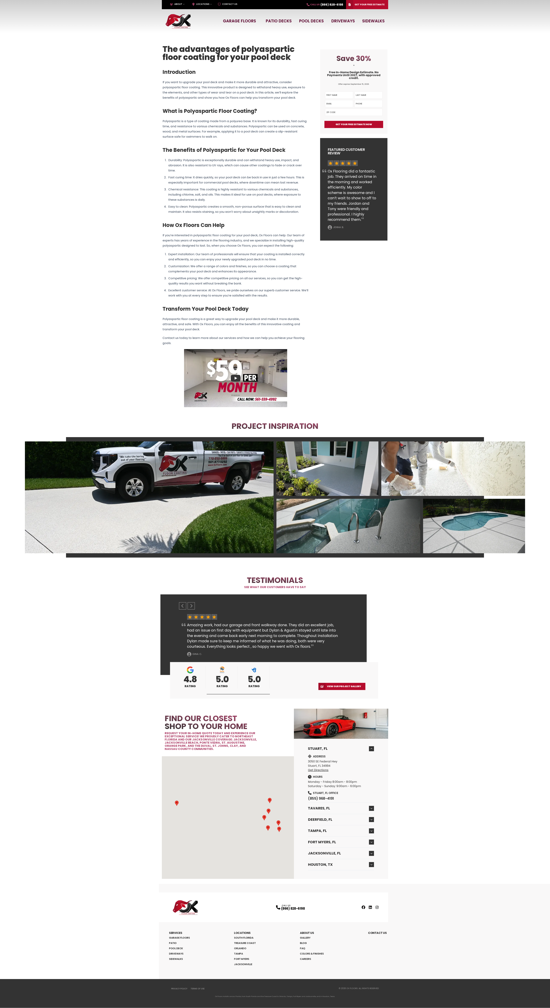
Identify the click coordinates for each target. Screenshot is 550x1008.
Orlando (240, 948)
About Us (307, 933)
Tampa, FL (317, 830)
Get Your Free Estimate (370, 4)
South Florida (243, 937)
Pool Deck (176, 948)
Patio (173, 943)
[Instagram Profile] (377, 907)
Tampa (238, 953)
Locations (202, 4)
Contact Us (229, 4)
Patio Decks (279, 21)
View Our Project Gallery (344, 686)
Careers (305, 959)
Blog (303, 943)
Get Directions (318, 770)
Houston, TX (320, 864)
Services (175, 933)
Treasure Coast (245, 943)
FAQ (302, 948)
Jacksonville (243, 964)
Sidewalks (373, 21)
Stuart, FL (318, 748)
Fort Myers (241, 959)
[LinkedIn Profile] (370, 907)
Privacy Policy (179, 988)
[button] (278, 823)
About (178, 4)
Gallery (305, 937)
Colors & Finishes (312, 953)
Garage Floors (239, 21)
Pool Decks (311, 21)
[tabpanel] (275, 497)
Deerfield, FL (320, 819)
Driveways (343, 21)
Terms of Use (198, 988)
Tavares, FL (319, 808)
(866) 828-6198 (293, 908)
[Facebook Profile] (363, 907)
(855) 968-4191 (321, 798)
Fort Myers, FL (322, 842)
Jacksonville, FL (324, 853)
